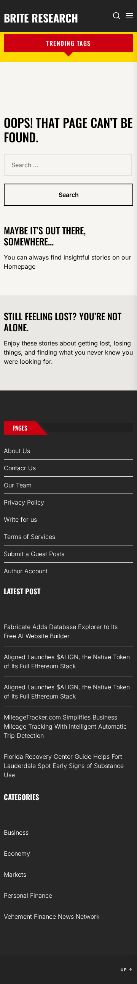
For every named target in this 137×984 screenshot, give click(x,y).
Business (16, 832)
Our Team (18, 485)
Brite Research (41, 17)
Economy (17, 853)
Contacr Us (20, 468)
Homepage (19, 266)
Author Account (26, 571)
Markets (15, 874)
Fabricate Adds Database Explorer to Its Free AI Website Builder (61, 631)
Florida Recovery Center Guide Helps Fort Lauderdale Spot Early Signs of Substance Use (64, 766)
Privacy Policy (24, 502)
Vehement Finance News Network (51, 916)
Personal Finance (28, 895)
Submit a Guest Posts (34, 554)
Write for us (20, 519)
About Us (17, 451)
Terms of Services (29, 536)
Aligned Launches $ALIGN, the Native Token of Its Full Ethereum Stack (67, 661)
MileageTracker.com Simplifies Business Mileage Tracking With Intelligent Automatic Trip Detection (65, 726)
